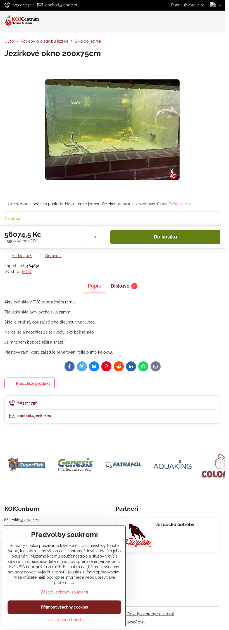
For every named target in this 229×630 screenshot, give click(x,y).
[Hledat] (191, 20)
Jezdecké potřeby (175, 524)
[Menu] (218, 20)
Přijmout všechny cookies (64, 607)
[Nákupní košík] (204, 20)
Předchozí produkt (33, 383)
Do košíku (165, 237)
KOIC (26, 271)
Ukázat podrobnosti (64, 619)
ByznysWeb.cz (133, 622)
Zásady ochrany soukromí (150, 614)
